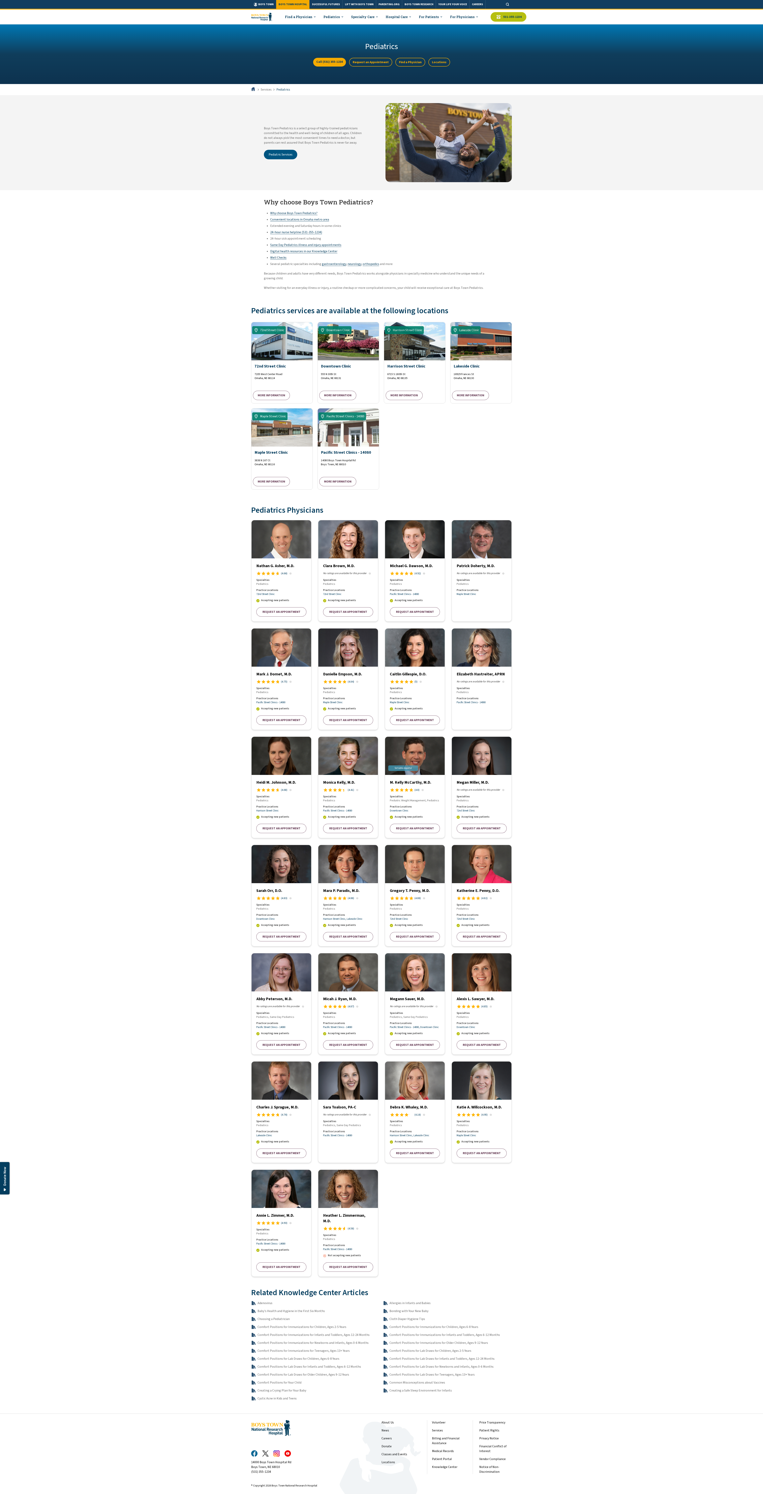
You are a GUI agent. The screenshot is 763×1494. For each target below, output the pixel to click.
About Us (388, 1422)
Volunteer (438, 1422)
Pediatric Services (280, 154)
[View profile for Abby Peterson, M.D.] (281, 1003)
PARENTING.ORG (389, 4)
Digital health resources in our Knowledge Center (303, 251)
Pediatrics (283, 89)
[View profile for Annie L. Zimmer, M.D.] (281, 1223)
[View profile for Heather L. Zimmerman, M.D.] (348, 1223)
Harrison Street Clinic (267, 810)
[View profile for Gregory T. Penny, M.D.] (415, 895)
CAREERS (477, 4)
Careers (387, 1438)
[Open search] (507, 4)
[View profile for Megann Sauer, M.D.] (415, 1003)
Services (266, 89)
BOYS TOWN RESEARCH (419, 4)
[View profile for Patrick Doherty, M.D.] (481, 570)
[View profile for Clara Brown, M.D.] (348, 570)
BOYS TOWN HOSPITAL (293, 4)
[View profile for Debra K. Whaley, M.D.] (415, 1112)
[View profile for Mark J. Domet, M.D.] (281, 679)
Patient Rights (489, 1430)
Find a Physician (410, 62)
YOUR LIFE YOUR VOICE (452, 4)
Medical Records (443, 1451)
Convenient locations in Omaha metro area (299, 219)
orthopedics (371, 264)
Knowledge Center (444, 1467)
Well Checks (278, 257)
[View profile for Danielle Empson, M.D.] (348, 679)
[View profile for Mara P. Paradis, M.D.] (348, 895)
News (385, 1430)
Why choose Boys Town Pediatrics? (294, 213)
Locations (439, 62)
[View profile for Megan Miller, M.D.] (481, 787)
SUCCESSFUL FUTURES (326, 4)
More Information (271, 395)
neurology (354, 264)
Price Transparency (492, 1422)
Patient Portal (442, 1459)
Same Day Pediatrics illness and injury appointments (305, 245)
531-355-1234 (512, 17)
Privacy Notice (489, 1438)
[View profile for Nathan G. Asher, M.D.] (281, 570)
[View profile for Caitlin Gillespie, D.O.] (415, 679)
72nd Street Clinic (265, 594)
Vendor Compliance (492, 1459)
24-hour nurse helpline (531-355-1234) (296, 232)
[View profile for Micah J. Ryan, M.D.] (348, 1003)
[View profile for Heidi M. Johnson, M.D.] (281, 787)
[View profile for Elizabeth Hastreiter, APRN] (481, 679)
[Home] (253, 89)
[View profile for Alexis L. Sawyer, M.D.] (481, 1003)
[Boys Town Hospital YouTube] (288, 1453)
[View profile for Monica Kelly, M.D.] (348, 787)
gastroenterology (334, 264)
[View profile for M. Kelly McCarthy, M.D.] (415, 787)
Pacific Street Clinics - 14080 (404, 594)
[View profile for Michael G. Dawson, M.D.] (415, 570)
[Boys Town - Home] (261, 17)
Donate (387, 1446)
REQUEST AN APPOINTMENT (281, 612)
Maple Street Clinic (466, 594)
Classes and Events (394, 1454)
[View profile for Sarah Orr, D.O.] (281, 895)
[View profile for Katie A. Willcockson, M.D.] (481, 1112)
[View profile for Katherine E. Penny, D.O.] (481, 895)
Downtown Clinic (399, 810)
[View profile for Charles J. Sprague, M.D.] (281, 1112)
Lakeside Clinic (354, 919)
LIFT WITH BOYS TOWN (359, 4)
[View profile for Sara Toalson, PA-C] (348, 1112)
